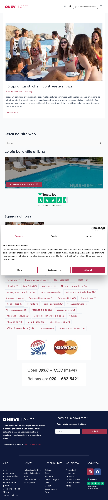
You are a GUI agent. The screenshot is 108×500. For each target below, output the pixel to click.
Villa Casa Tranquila (17, 316)
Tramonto (32, 304)
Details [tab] (54, 236)
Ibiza (83, 280)
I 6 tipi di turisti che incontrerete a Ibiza (39, 86)
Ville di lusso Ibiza (20, 328)
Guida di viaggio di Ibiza (37, 280)
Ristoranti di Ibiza (15, 298)
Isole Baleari (30, 286)
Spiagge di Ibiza (67, 298)
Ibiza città (12, 286)
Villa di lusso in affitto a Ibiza (49, 316)
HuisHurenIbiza (63, 280)
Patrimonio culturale (51, 292)
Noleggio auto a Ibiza (74, 286)
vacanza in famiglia (77, 304)
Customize (52, 270)
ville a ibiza (15, 322)
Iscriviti (94, 431)
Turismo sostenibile (53, 304)
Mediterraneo (48, 286)
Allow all (88, 270)
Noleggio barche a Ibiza (21, 292)
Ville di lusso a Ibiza (60, 322)
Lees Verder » (12, 112)
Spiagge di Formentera (41, 298)
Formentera (13, 280)
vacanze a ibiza (42, 310)
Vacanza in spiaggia (16, 310)
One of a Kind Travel (32, 444)
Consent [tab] (19, 236)
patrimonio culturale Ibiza (80, 292)
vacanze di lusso (66, 310)
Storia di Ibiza (88, 298)
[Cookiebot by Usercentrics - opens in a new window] (93, 229)
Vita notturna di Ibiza (72, 328)
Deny (19, 270)
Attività (9, 91)
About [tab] (89, 236)
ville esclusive (46, 328)
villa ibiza (74, 316)
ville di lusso (36, 322)
